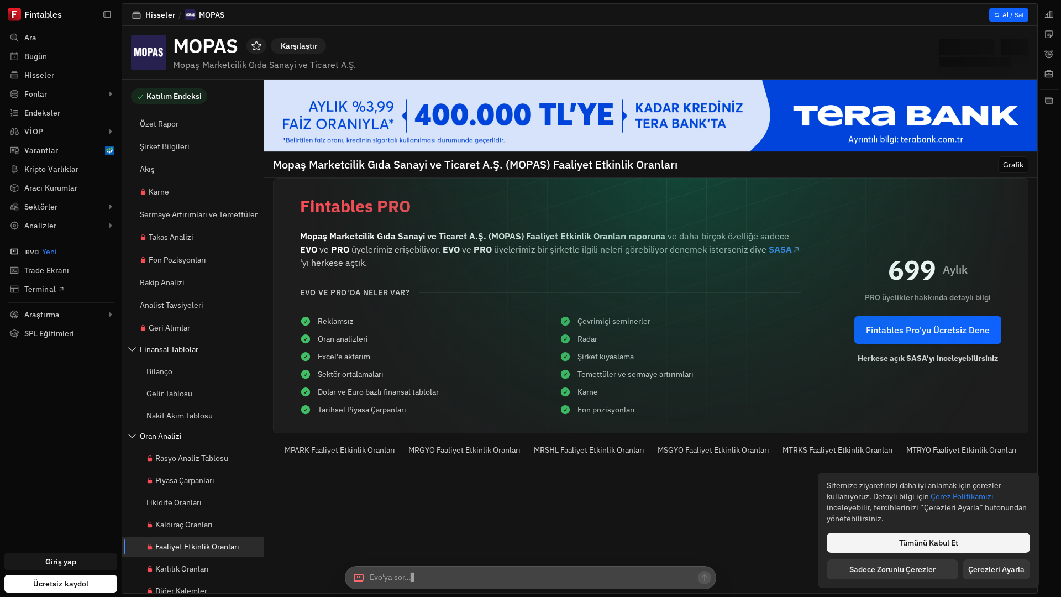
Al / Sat (1013, 15)
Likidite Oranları (174, 502)
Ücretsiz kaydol (61, 584)
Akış (147, 169)
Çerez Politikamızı (962, 496)
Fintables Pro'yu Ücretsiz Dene (928, 330)
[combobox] (530, 577)
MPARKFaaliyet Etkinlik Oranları (340, 450)
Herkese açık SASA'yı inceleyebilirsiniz (928, 358)
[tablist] (1049, 298)
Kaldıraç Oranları (184, 525)
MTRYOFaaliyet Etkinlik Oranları (961, 450)
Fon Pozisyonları (177, 260)
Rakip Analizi (162, 282)
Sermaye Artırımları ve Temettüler (199, 214)
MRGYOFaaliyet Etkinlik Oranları (464, 450)
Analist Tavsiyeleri (171, 305)
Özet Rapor (159, 124)
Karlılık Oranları (182, 569)
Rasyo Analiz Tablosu (191, 458)
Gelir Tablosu (169, 394)
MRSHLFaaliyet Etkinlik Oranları (589, 450)
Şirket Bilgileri (165, 146)
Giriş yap (61, 562)
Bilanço (159, 371)
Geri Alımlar (169, 328)
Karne (159, 192)
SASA (780, 249)
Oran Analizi (161, 436)
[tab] (1049, 14)
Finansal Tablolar (169, 349)
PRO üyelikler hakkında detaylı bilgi (928, 297)
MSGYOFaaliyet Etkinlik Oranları (713, 450)
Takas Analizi (171, 237)
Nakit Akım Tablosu (179, 416)
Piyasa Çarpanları (184, 480)
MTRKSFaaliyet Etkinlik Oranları (837, 450)
